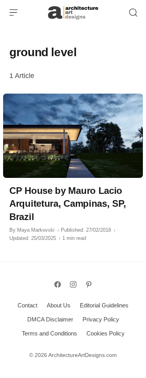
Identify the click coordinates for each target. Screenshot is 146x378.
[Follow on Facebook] (58, 284)
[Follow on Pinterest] (89, 284)
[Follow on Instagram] (73, 284)
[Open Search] (133, 12)
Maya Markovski (36, 230)
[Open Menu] (13, 12)
